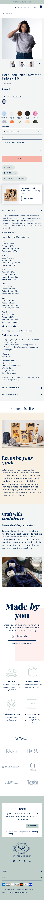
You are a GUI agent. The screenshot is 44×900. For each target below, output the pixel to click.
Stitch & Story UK (22, 7)
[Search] (4, 13)
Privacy (10, 892)
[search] (22, 13)
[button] (13, 64)
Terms (4, 892)
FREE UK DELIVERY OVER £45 (22, 2)
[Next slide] (42, 2)
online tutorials (25, 331)
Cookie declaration (20, 892)
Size (4, 137)
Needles (5, 126)
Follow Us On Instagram (22, 643)
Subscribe (32, 826)
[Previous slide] (2, 2)
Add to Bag (28, 198)
